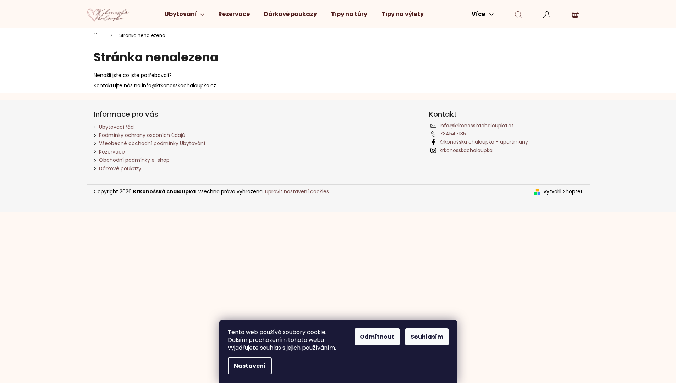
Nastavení (250, 366)
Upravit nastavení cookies (297, 191)
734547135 (453, 133)
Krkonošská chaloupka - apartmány (484, 141)
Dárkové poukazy (120, 168)
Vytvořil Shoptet (563, 191)
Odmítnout (377, 337)
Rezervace (112, 151)
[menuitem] (184, 14)
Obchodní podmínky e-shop (134, 159)
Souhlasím (427, 337)
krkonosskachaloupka (466, 150)
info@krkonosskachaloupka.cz (477, 125)
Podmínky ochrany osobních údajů (142, 135)
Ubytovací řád (116, 127)
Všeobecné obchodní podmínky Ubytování (152, 143)
